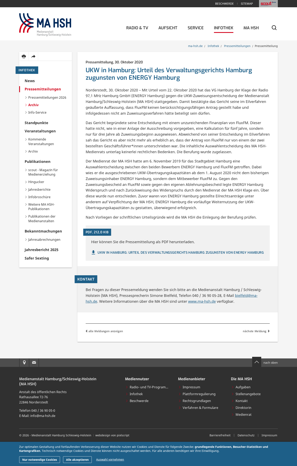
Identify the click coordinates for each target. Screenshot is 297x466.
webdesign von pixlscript (112, 435)
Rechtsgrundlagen (197, 401)
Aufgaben (243, 387)
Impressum (191, 387)
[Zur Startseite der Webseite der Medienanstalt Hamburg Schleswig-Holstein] (45, 24)
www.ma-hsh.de (202, 301)
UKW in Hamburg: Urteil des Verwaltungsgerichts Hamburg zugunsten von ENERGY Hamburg (181, 252)
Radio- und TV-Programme (150, 387)
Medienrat (244, 414)
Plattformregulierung (199, 394)
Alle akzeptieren (77, 460)
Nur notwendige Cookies (39, 460)
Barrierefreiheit (220, 435)
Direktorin (243, 407)
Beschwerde (224, 3)
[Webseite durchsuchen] (274, 28)
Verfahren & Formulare (200, 407)
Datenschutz (246, 435)
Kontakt (242, 401)
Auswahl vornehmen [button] (110, 459)
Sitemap (247, 3)
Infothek (27, 70)
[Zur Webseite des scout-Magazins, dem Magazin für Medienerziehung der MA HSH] (268, 3)
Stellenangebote (248, 394)
